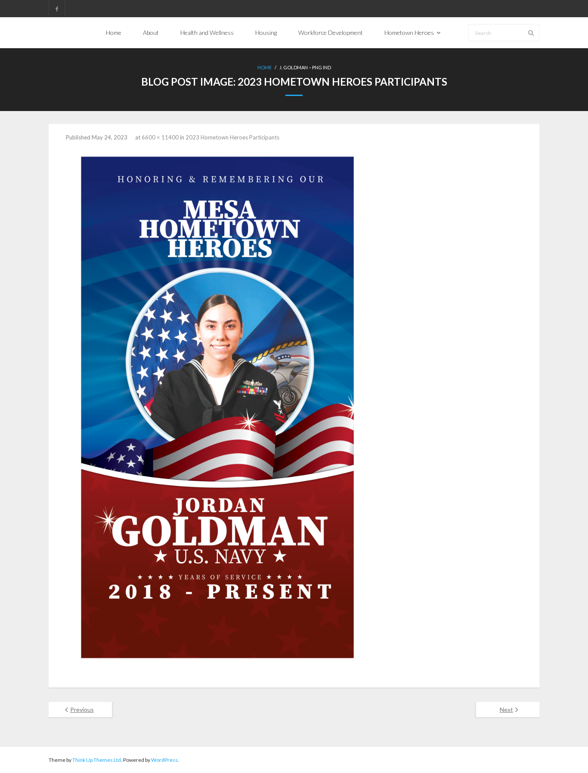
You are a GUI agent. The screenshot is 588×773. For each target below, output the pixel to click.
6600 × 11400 (160, 137)
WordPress (164, 760)
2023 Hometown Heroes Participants (232, 137)
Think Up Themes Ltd (96, 760)
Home (264, 67)
